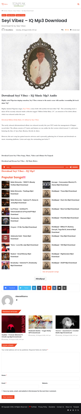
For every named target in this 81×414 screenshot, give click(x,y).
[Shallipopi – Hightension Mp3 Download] (47, 256)
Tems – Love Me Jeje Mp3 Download (24, 245)
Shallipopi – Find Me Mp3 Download (65, 218)
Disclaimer (52, 407)
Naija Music (10, 15)
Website (45, 383)
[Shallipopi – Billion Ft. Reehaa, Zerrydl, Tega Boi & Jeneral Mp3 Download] (47, 229)
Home (5, 11)
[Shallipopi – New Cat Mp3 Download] (47, 211)
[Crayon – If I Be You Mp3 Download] (5, 230)
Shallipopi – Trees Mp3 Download (64, 191)
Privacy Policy (42, 407)
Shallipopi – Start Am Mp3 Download (65, 200)
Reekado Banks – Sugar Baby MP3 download (40, 332)
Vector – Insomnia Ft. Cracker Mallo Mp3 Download (67, 332)
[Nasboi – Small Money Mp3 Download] (5, 256)
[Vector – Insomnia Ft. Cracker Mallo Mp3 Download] (67, 322)
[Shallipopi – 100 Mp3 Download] (47, 247)
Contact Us (60, 407)
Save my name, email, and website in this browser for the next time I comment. (29, 391)
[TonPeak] (19, 4)
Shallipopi (41, 279)
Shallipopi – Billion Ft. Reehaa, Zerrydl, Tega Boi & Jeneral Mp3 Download (64, 229)
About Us (69, 407)
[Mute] (71, 167)
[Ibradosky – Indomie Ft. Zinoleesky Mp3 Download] (5, 265)
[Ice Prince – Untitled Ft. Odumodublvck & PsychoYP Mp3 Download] (5, 211)
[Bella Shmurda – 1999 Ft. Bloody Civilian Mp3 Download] (5, 185)
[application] (40, 167)
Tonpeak (76, 407)
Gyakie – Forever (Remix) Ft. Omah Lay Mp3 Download (12, 336)
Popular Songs (20, 15)
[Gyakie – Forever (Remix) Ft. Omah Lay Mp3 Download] (13, 324)
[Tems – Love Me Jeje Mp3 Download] (5, 247)
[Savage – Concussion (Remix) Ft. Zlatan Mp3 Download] (47, 185)
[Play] (4, 167)
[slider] (75, 167)
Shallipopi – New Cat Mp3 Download (65, 209)
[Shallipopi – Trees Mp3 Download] (47, 194)
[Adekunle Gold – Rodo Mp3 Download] (5, 239)
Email (4, 383)
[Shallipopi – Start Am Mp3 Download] (47, 203)
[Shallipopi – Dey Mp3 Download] (47, 239)
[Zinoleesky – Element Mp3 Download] (5, 221)
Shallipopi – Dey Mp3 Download (64, 236)
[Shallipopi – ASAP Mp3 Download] (47, 265)
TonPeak (34, 407)
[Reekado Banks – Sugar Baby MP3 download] (40, 322)
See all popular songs (51, 272)
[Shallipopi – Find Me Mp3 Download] (47, 220)
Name (4, 375)
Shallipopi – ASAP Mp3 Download (64, 263)
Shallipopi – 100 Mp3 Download (63, 245)
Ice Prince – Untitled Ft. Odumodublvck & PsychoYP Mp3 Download (23, 211)
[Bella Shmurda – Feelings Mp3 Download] (5, 194)
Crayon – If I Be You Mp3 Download (24, 227)
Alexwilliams (9, 30)
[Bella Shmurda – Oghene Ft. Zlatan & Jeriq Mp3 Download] (5, 203)
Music (10, 11)
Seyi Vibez (26, 109)
